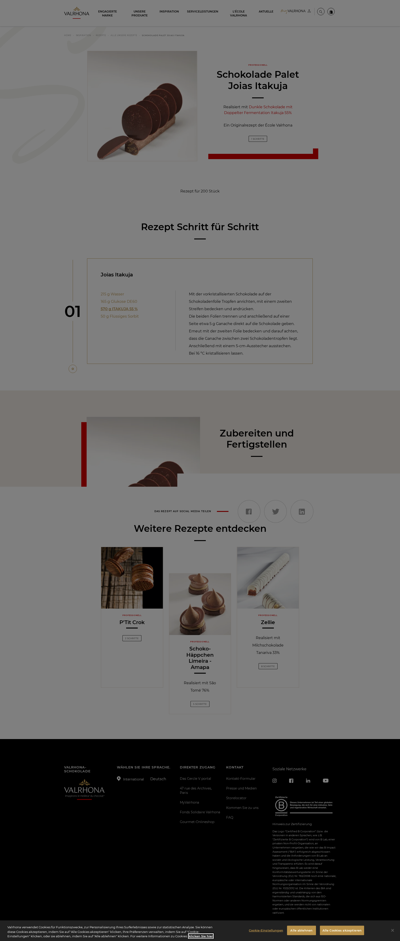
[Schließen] (393, 930)
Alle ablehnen (301, 930)
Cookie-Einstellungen (266, 930)
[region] (200, 930)
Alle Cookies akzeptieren (342, 930)
